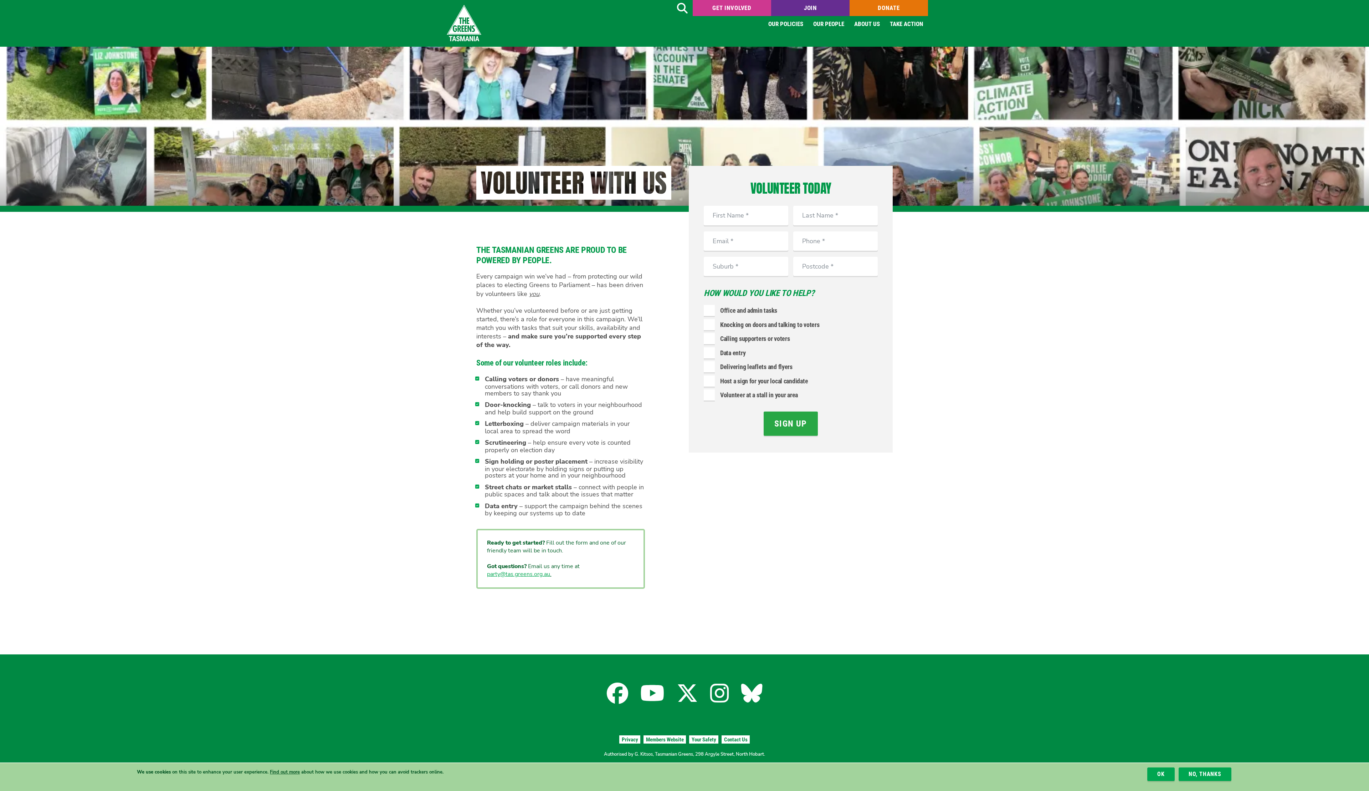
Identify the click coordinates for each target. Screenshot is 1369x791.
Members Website (665, 739)
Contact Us (736, 739)
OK (1161, 774)
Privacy (630, 739)
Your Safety (704, 739)
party (493, 574)
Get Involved (732, 7)
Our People (828, 23)
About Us (867, 23)
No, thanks (1205, 774)
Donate (888, 7)
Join (810, 7)
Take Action (906, 23)
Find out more (285, 772)
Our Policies (785, 23)
